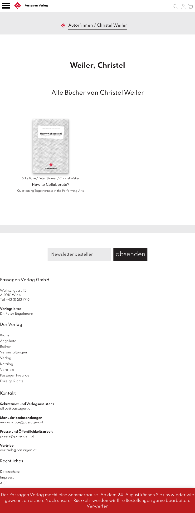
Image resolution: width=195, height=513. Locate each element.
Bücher (5, 335)
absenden (130, 254)
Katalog (6, 364)
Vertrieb (7, 369)
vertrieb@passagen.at (18, 450)
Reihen (5, 346)
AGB (3, 483)
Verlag (5, 358)
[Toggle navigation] (6, 5)
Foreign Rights (11, 381)
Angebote (8, 341)
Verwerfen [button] (97, 506)
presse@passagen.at (17, 436)
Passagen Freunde (14, 375)
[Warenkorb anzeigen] (190, 6)
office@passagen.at (16, 408)
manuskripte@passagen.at (21, 422)
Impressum (9, 477)
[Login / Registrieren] (183, 6)
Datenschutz (10, 472)
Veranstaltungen (13, 352)
